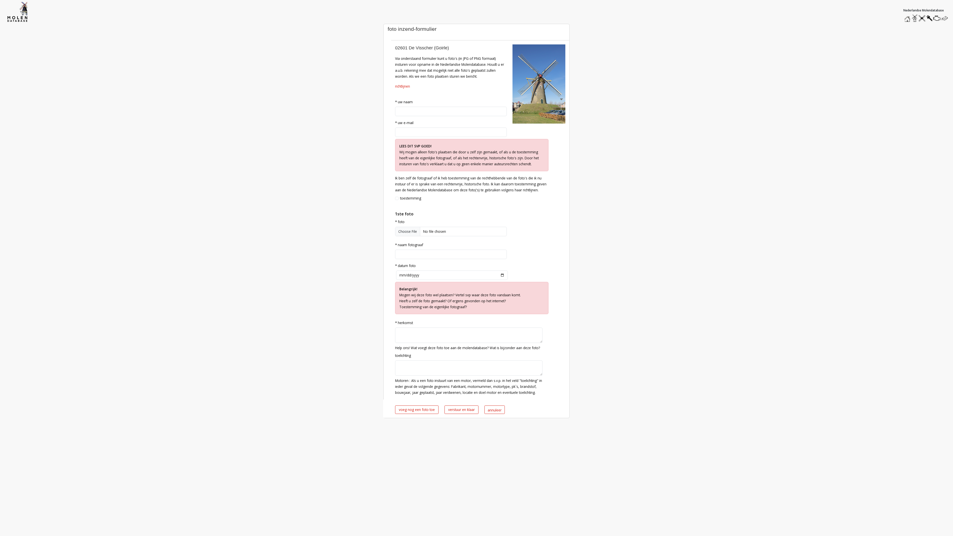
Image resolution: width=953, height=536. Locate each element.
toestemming (410, 198)
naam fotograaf (409, 244)
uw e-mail (404, 122)
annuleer (495, 410)
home (908, 17)
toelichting (403, 355)
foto (400, 221)
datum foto (405, 265)
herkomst (404, 322)
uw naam (404, 102)
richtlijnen (402, 86)
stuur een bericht (946, 18)
